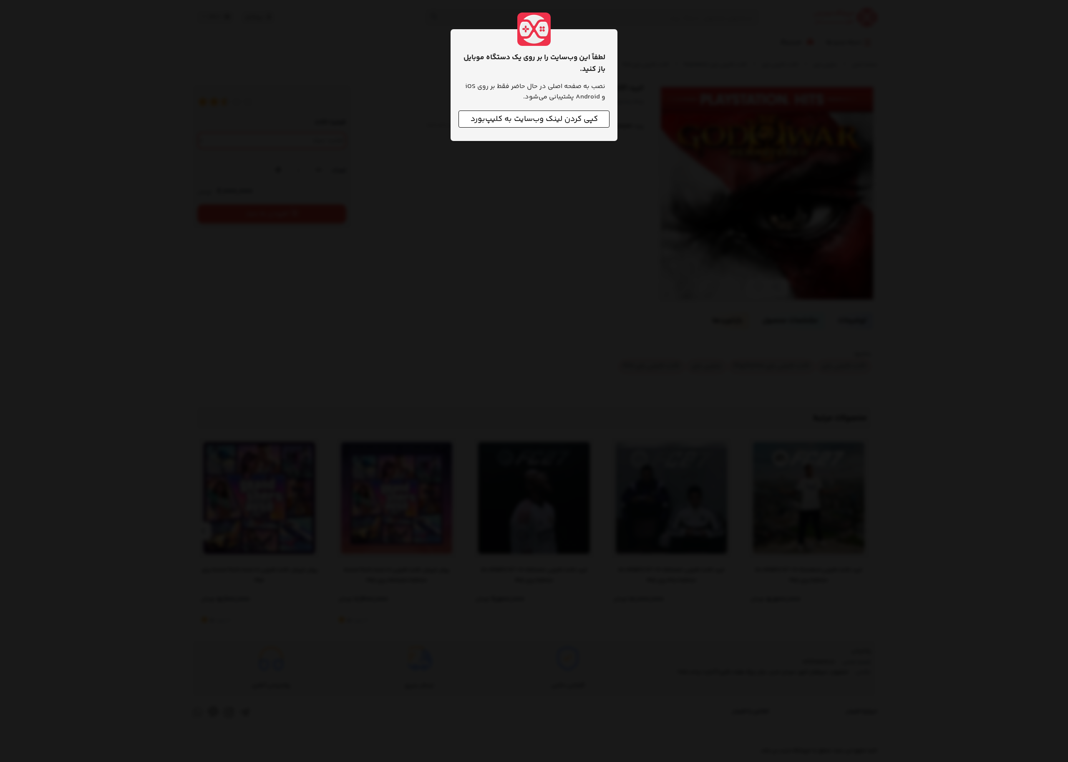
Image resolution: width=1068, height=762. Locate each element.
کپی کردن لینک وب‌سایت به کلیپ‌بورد (534, 119)
